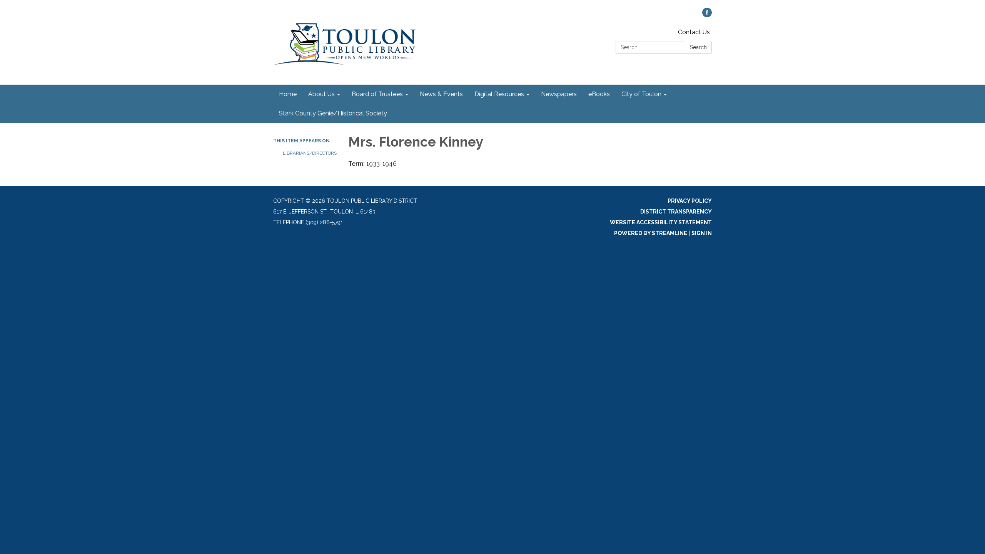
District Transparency (676, 212)
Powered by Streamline (650, 233)
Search (698, 47)
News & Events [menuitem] (441, 94)
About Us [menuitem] (321, 94)
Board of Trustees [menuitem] (377, 94)
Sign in (701, 233)
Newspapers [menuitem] (559, 94)
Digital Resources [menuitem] (499, 94)
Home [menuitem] (288, 94)
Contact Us (694, 32)
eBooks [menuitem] (599, 94)
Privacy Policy (690, 201)
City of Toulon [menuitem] (641, 94)
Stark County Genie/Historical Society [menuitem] (333, 113)
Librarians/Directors (310, 153)
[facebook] (707, 15)
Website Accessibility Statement (661, 222)
